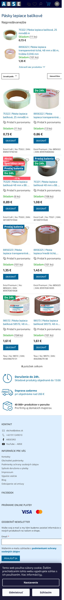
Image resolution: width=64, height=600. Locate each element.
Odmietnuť (16, 592)
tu (40, 574)
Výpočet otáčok (9, 475)
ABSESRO (11, 439)
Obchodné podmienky (12, 460)
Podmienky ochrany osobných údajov (20, 464)
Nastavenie (31, 582)
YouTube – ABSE (14, 443)
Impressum (7, 472)
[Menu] (57, 4)
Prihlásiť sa (10, 558)
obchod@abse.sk (14, 430)
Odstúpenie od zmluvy (13, 483)
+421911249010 (14, 434)
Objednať (11, 140)
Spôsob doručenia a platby (15, 468)
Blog (4, 479)
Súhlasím (46, 592)
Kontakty (6, 456)
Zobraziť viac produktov (30, 67)
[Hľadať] (41, 4)
